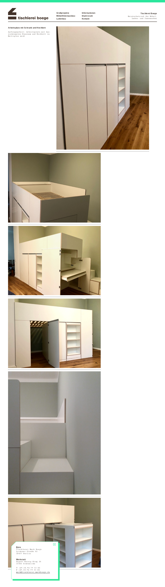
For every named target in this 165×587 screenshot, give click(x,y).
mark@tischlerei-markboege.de (33, 572)
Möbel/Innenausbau (65, 16)
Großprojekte (62, 13)
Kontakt (86, 19)
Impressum (87, 16)
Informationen (88, 13)
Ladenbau (61, 19)
